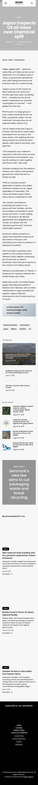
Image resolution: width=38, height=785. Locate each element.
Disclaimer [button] (19, 744)
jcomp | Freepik (13, 313)
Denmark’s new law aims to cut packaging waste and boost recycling (19, 482)
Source (11, 42)
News (19, 17)
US (30, 329)
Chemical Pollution (10, 325)
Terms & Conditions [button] (19, 733)
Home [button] (19, 725)
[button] (6, 3)
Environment (19, 60)
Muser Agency (28, 777)
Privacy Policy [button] (19, 730)
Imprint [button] (19, 741)
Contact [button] (19, 728)
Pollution (22, 329)
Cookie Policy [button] (19, 736)
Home (4, 60)
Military (13, 329)
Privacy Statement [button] (19, 739)
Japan (5, 329)
